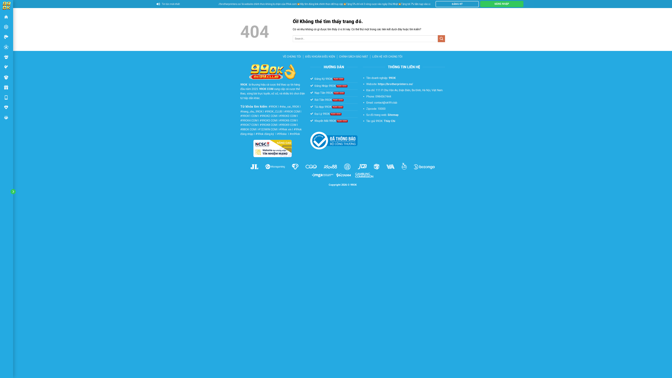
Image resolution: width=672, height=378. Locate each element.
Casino (6, 27)
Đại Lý (6, 117)
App (6, 97)
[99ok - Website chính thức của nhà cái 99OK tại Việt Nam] (6, 5)
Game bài (6, 57)
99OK (6, 17)
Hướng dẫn (6, 107)
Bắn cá (6, 37)
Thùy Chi (389, 121)
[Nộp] (441, 38)
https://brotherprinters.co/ (395, 84)
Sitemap (393, 115)
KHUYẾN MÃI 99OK (6, 87)
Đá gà (6, 67)
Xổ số (6, 77)
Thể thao (6, 47)
